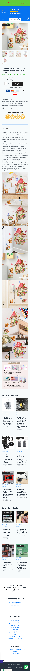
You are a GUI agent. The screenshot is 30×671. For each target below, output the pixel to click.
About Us (15, 634)
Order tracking (15, 627)
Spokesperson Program (15, 605)
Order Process (15, 620)
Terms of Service (15, 631)
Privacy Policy (15, 629)
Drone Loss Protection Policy (15, 638)
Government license (15, 636)
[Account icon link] (28, 11)
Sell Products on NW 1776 (15, 602)
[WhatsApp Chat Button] (26, 667)
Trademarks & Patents (15, 632)
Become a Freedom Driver (15, 604)
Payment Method (15, 625)
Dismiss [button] (24, 3)
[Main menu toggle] (3, 19)
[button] (16, 11)
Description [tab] (5, 126)
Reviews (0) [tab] (5, 128)
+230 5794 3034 (15, 655)
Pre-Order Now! (17, 83)
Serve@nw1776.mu (15, 653)
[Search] (19, 19)
